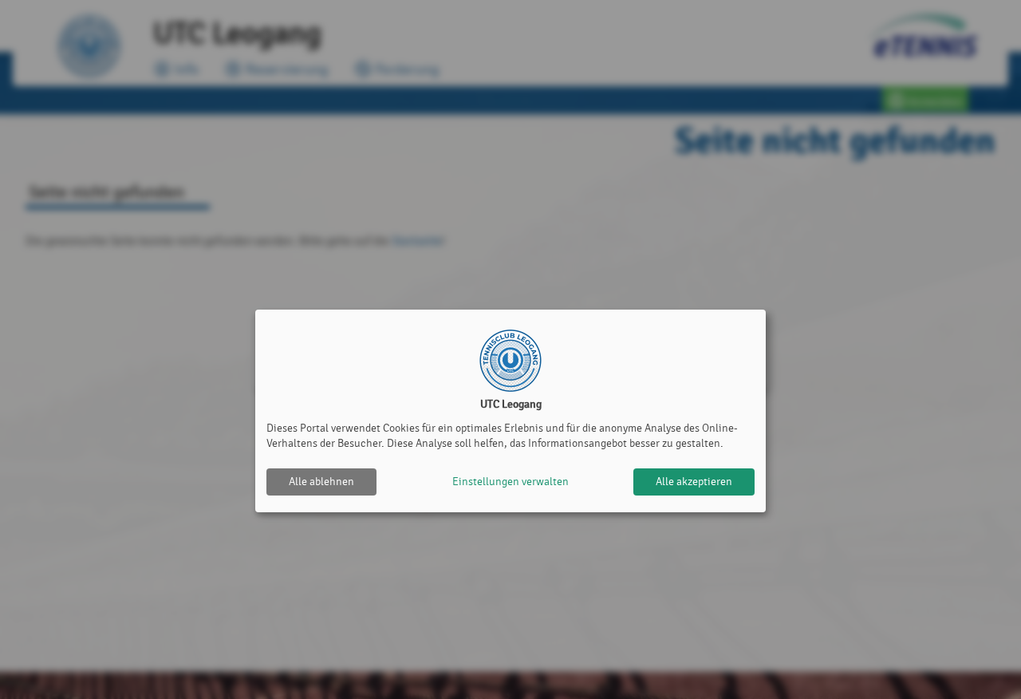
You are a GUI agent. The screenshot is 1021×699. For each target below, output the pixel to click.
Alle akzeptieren (694, 482)
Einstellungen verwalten (510, 482)
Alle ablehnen (321, 482)
